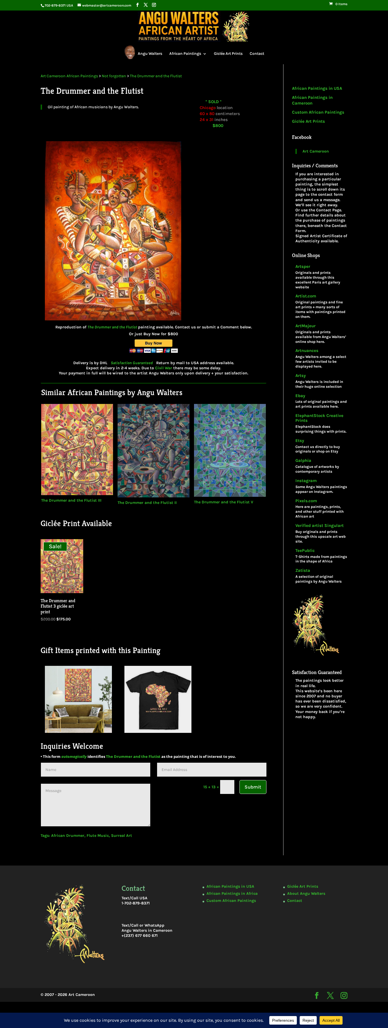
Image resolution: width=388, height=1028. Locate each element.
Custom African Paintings (318, 112)
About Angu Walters (306, 893)
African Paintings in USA (317, 88)
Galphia (303, 460)
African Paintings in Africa (232, 893)
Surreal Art (121, 835)
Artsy (300, 375)
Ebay (300, 395)
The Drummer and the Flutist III (71, 500)
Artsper (302, 266)
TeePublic (305, 550)
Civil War (163, 368)
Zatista (302, 570)
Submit (253, 787)
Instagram (306, 480)
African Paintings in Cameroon (312, 100)
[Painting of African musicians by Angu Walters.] (113, 323)
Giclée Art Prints (228, 53)
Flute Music (98, 835)
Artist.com (305, 296)
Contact (257, 53)
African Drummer (67, 835)
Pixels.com (306, 501)
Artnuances (306, 350)
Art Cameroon (316, 151)
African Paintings (185, 53)
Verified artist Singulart (319, 525)
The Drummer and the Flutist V (223, 502)
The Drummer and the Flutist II (147, 502)
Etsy (299, 440)
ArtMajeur (305, 326)
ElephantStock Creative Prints (319, 418)
